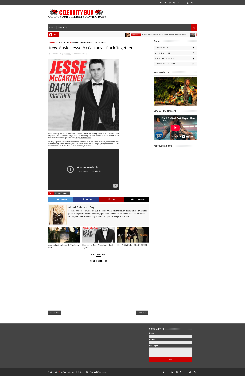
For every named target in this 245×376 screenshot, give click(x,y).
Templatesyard (69, 372)
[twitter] (161, 2)
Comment (140, 200)
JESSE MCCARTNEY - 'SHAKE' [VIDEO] (132, 245)
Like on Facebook (163, 53)
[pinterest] (192, 2)
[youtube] (187, 2)
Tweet (64, 200)
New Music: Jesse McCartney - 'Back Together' (97, 246)
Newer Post (54, 312)
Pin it (115, 200)
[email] (183, 2)
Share (89, 200)
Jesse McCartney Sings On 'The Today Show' (63, 246)
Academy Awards (193, 35)
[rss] (179, 2)
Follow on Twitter (164, 48)
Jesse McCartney (62, 42)
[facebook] (165, 2)
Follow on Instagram (165, 64)
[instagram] (174, 2)
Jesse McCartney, (80, 54)
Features (62, 27)
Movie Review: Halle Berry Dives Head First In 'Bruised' (154, 35)
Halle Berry (126, 35)
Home (52, 27)
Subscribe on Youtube (165, 58)
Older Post (142, 312)
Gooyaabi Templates (98, 372)
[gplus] (170, 2)
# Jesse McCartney (62, 193)
